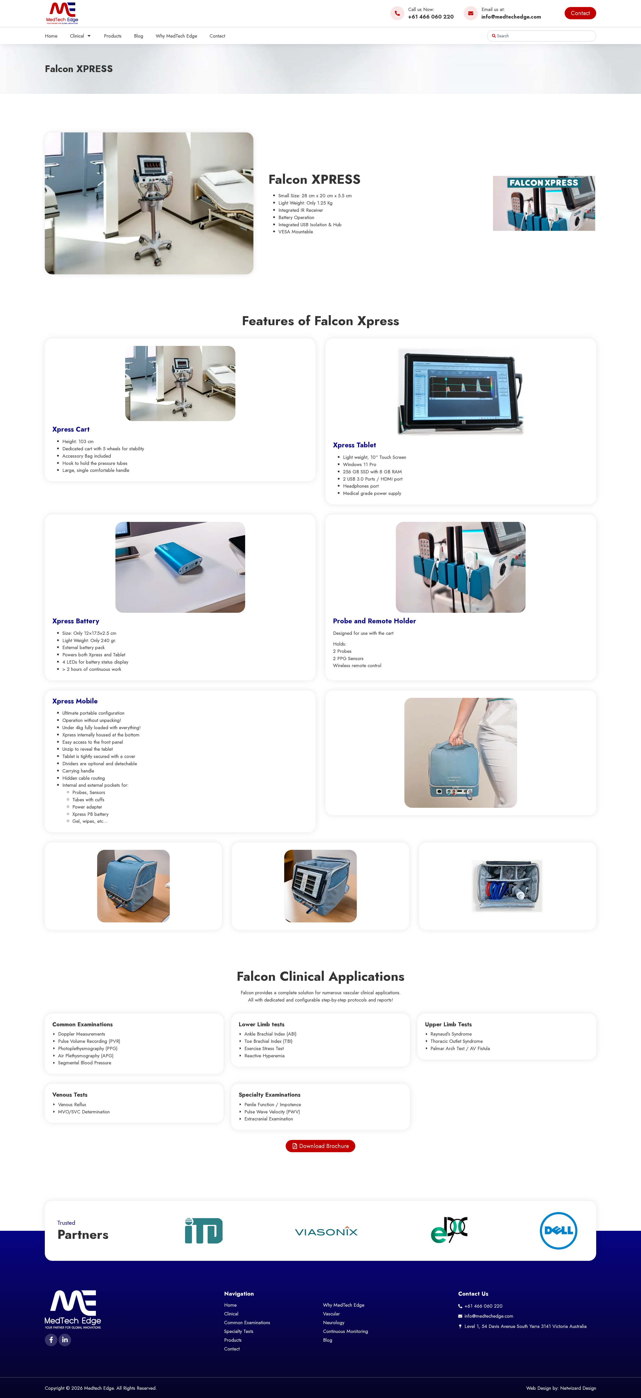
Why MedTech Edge (176, 35)
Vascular (331, 1313)
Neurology (333, 1322)
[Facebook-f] (51, 1340)
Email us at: (493, 9)
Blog (138, 35)
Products (112, 35)
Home (51, 35)
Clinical (77, 35)
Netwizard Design (578, 1387)
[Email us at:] (471, 13)
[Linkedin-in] (65, 1340)
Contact (217, 35)
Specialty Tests (238, 1331)
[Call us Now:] (397, 13)
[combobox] (541, 36)
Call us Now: (421, 9)
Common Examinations (247, 1322)
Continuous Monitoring (345, 1331)
